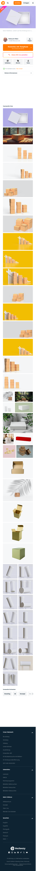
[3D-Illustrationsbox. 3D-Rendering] (9, 483)
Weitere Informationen (11, 72)
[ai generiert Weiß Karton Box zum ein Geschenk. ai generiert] (17, 444)
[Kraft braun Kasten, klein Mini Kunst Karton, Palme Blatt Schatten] (17, 536)
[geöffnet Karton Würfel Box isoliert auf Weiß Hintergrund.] (17, 557)
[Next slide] (29, 846)
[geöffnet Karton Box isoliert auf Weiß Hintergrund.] (17, 514)
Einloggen (26, 3)
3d (15, 846)
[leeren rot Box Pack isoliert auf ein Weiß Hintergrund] (12, 471)
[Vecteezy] (3, 3)
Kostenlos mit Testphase (18, 47)
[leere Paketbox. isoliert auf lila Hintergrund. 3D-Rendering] (17, 116)
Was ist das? (19, 68)
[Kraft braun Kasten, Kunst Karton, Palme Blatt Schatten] (8, 396)
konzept (22, 846)
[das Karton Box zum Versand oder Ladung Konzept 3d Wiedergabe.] (17, 152)
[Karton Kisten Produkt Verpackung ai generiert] (11, 497)
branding (7, 846)
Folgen (30, 41)
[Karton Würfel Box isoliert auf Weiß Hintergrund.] (17, 599)
